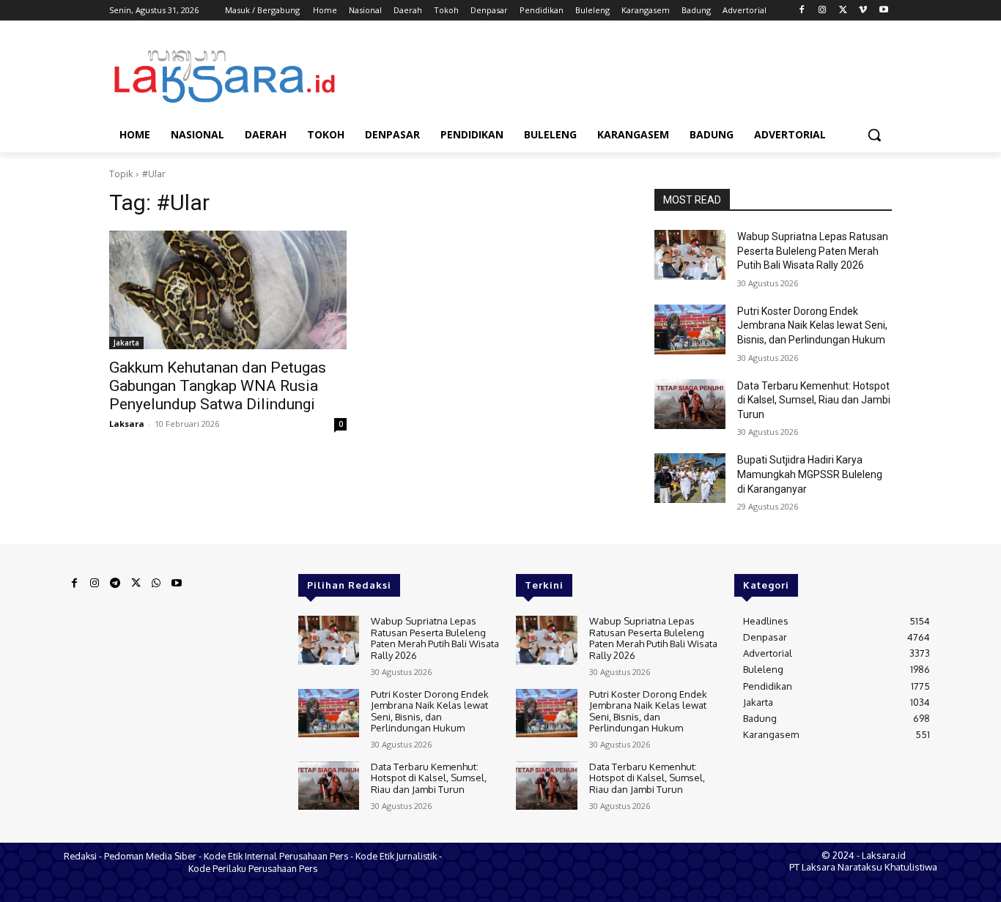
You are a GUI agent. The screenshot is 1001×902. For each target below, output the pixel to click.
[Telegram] (115, 583)
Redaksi (80, 856)
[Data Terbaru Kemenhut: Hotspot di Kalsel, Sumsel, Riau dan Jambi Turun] (689, 404)
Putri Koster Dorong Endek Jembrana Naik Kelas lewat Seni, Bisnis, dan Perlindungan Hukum (812, 325)
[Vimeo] (862, 10)
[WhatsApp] (156, 583)
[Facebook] (802, 10)
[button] (874, 134)
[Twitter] (843, 10)
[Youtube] (883, 10)
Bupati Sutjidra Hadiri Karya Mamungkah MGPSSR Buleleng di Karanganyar (809, 474)
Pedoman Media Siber (150, 856)
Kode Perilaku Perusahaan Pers (252, 868)
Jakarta (126, 343)
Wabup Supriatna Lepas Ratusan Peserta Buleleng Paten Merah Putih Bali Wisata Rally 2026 (812, 251)
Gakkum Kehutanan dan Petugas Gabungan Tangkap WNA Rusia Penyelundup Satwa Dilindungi (217, 386)
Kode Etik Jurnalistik (396, 856)
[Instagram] (822, 10)
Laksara (126, 423)
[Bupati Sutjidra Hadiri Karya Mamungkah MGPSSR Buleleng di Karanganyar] (689, 478)
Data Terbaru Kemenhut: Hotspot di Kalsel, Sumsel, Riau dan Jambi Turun (813, 400)
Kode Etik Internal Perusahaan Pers (276, 856)
